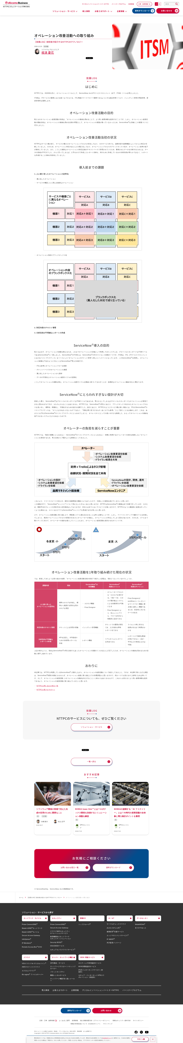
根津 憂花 (47, 52)
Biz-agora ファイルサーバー (32, 974)
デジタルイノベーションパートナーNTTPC (95, 4)
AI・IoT (111, 918)
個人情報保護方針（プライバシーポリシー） (95, 1020)
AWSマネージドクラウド (31, 967)
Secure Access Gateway (31, 935)
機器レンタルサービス (58, 975)
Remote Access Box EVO (32, 947)
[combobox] (171, 4)
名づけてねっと (140, 928)
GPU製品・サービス (57, 963)
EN (159, 4)
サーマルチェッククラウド (116, 924)
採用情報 (131, 4)
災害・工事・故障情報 (47, 1020)
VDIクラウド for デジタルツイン (34, 963)
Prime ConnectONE (30, 924)
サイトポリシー (138, 1020)
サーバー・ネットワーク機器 (62, 957)
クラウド (27, 957)
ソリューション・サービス (91, 727)
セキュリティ (57, 918)
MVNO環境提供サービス (87, 966)
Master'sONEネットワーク (32, 928)
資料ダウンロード (142, 10)
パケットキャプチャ (57, 972)
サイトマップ (107, 1024)
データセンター (142, 918)
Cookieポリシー (107, 1038)
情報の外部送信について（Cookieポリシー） (86, 1024)
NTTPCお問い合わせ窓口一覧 (47, 686)
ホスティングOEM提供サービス (89, 963)
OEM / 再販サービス (87, 957)
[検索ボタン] (176, 4)
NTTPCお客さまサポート (46, 690)
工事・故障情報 (143, 4)
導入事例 (86, 11)
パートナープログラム (119, 4)
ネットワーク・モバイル (32, 918)
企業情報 (75, 990)
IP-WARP (111, 939)
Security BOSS (56, 942)
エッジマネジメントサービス (118, 935)
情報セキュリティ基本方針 (122, 1020)
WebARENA (140, 924)
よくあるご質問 (64, 1020)
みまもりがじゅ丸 (114, 928)
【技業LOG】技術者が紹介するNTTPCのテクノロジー (44, 897)
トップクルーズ (84, 924)
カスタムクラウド (29, 970)
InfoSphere (26, 939)
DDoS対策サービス (57, 946)
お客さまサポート (60, 990)
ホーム (21, 897)
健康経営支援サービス (115, 931)
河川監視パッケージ (114, 942)
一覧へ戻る (91, 761)
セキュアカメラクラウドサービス (62, 949)
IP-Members (27, 943)
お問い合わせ (166, 10)
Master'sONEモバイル (30, 932)
